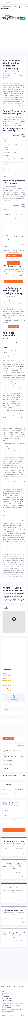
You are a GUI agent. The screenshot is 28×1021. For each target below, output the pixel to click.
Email (4, 713)
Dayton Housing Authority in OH (14, 933)
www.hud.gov (13, 326)
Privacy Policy (5, 996)
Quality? (5, 683)
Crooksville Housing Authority (14, 841)
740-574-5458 (9, 16)
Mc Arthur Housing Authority (14, 910)
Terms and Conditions (7, 998)
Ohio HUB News (7, 338)
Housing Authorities (7, 1000)
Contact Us (5, 995)
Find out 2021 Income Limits (13, 281)
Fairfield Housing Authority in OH (13, 596)
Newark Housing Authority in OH (13, 600)
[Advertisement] (14, 37)
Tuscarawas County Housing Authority (15, 599)
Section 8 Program (13, 263)
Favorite (11, 18)
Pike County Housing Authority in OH (14, 887)
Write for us (5, 993)
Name (4, 705)
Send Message (14, 830)
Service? (5, 673)
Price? (4, 678)
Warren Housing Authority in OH (13, 598)
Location (5, 18)
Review (23, 18)
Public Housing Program (14, 255)
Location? (5, 689)
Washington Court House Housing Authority (14, 864)
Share (18, 18)
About (3, 991)
